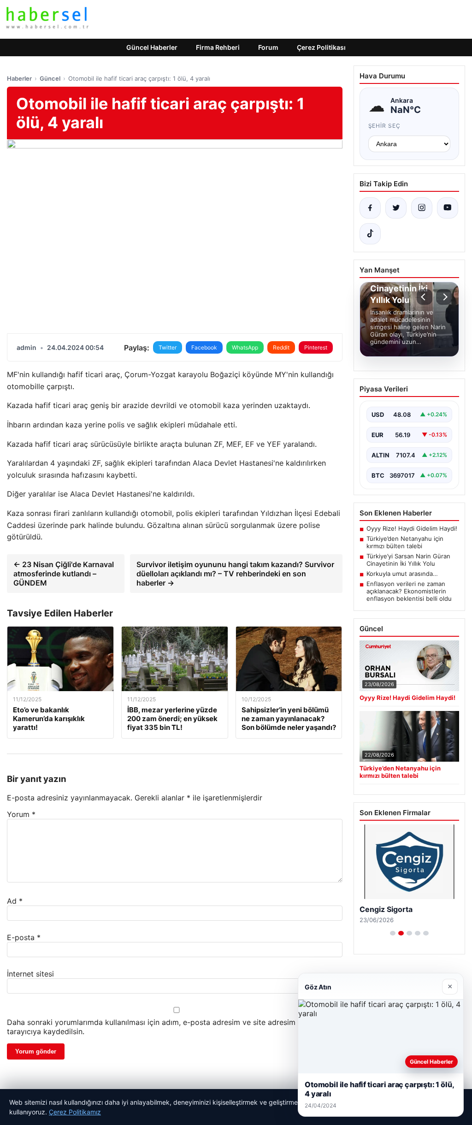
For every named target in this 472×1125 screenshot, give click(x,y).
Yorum (21, 814)
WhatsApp (245, 347)
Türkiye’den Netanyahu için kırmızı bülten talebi (404, 542)
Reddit (281, 347)
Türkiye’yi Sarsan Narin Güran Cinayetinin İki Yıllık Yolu (408, 559)
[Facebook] (370, 208)
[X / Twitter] (396, 208)
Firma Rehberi (218, 47)
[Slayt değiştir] (392, 933)
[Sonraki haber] (444, 297)
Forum (268, 47)
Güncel (50, 78)
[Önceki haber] (424, 297)
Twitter (168, 347)
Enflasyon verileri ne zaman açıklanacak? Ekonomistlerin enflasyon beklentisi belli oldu (409, 591)
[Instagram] (421, 208)
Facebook (204, 347)
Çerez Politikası (321, 47)
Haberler (19, 78)
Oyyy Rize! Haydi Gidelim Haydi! (411, 528)
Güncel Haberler (151, 47)
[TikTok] (370, 233)
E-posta (24, 937)
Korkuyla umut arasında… (402, 573)
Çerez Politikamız (75, 1112)
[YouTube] (447, 208)
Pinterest (315, 347)
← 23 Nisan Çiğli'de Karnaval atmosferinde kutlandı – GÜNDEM (63, 573)
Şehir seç (384, 125)
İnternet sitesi (30, 973)
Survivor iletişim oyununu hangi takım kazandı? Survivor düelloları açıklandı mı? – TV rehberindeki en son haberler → (235, 573)
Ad (15, 901)
